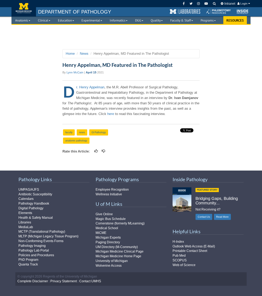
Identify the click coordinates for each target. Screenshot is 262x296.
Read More (222, 216)
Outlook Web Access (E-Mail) (194, 246)
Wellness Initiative (109, 194)
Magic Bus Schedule (111, 219)
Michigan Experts (108, 237)
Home (70, 54)
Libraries (24, 222)
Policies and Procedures (36, 255)
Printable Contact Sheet (190, 251)
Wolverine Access (109, 265)
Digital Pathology (30, 208)
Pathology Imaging (32, 245)
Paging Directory (108, 242)
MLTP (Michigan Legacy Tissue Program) (48, 236)
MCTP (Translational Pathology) (41, 231)
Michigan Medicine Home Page (118, 256)
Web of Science (184, 265)
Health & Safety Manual (35, 217)
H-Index (178, 241)
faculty (68, 132)
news (82, 132)
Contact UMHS (90, 281)
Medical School (107, 228)
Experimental (90, 20)
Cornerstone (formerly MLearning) (120, 223)
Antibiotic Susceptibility (35, 194)
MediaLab (25, 227)
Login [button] (243, 3)
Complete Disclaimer (32, 281)
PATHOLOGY (74, 12)
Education (65, 20)
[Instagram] (198, 3)
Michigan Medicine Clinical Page (119, 251)
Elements (25, 213)
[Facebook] (183, 3)
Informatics (117, 20)
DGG (138, 20)
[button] (185, 11)
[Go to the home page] (23, 8)
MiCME (101, 233)
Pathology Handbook (33, 203)
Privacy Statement (63, 281)
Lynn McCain (75, 72)
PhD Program (28, 259)
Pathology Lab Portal (33, 250)
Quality (156, 20)
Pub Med (179, 255)
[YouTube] (206, 3)
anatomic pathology (76, 140)
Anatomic (21, 20)
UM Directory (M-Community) (117, 247)
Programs (207, 20)
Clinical (43, 20)
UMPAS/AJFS (28, 189)
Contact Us (204, 216)
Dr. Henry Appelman (90, 87)
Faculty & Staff (180, 20)
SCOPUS (180, 260)
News (84, 54)
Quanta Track (28, 264)
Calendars (26, 198)
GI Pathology (98, 132)
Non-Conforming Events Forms (40, 241)
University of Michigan (112, 261)
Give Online (104, 214)
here (111, 114)
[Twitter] (191, 3)
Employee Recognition (112, 189)
